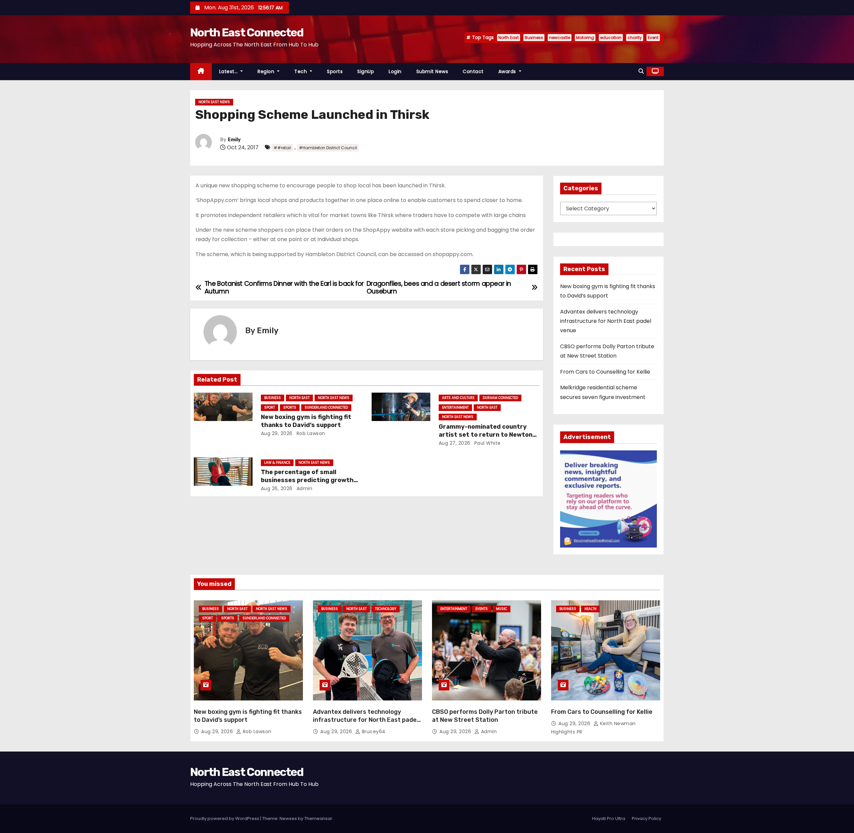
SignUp (365, 71)
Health (590, 608)
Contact (473, 71)
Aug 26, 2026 (277, 488)
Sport (269, 407)
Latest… (229, 71)
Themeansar (318, 818)
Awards (508, 71)
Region (267, 71)
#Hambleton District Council (328, 148)
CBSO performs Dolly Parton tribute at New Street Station (485, 715)
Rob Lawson (310, 433)
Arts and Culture (458, 397)
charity (634, 37)
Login (395, 71)
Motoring (585, 37)
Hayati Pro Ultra (608, 818)
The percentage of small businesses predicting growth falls (307, 480)
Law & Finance (277, 462)
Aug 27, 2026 (454, 443)
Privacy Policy (646, 818)
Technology (385, 608)
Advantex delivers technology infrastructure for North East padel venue (605, 321)
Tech (301, 71)
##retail (282, 148)
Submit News (432, 71)
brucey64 (373, 731)
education (610, 37)
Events (481, 608)
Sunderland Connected (326, 407)
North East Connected (246, 32)
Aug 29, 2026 (277, 433)
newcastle (559, 37)
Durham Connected (500, 397)
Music (501, 608)
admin (303, 488)
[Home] (201, 71)
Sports (335, 71)
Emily (234, 140)
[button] (641, 71)
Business (534, 37)
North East (508, 37)
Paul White (487, 443)
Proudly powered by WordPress (225, 818)
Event (653, 37)
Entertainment (455, 407)
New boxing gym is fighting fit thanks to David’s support (306, 421)
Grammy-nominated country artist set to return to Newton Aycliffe (485, 434)
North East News (214, 102)
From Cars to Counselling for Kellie (605, 372)
